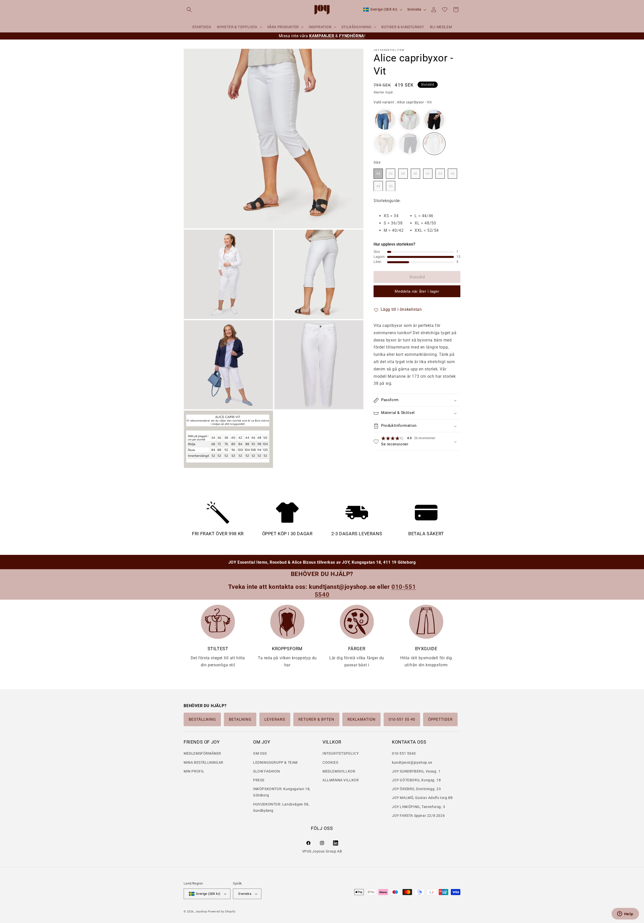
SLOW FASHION (266, 771)
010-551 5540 (404, 754)
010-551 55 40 (402, 719)
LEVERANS (274, 719)
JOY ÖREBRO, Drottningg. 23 (416, 789)
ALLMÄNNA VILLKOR (341, 780)
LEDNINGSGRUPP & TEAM (275, 762)
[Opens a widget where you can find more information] (625, 914)
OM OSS (260, 754)
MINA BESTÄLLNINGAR (203, 762)
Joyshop (201, 911)
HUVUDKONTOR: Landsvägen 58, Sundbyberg (281, 807)
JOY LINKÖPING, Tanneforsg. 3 (418, 807)
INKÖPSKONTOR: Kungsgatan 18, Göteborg (281, 792)
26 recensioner (424, 438)
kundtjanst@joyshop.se (412, 762)
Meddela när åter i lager (417, 291)
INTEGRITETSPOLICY (340, 754)
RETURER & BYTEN (316, 719)
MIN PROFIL (194, 771)
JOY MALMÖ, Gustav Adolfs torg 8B (422, 798)
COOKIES (330, 762)
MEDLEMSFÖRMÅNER (202, 754)
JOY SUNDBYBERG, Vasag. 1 (416, 771)
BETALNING (240, 719)
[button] (189, 9)
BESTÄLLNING (202, 719)
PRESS (258, 780)
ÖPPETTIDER (440, 719)
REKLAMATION (361, 719)
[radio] (385, 120)
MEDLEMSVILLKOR (339, 771)
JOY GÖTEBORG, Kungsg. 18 (416, 780)
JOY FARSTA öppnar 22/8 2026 (418, 816)
